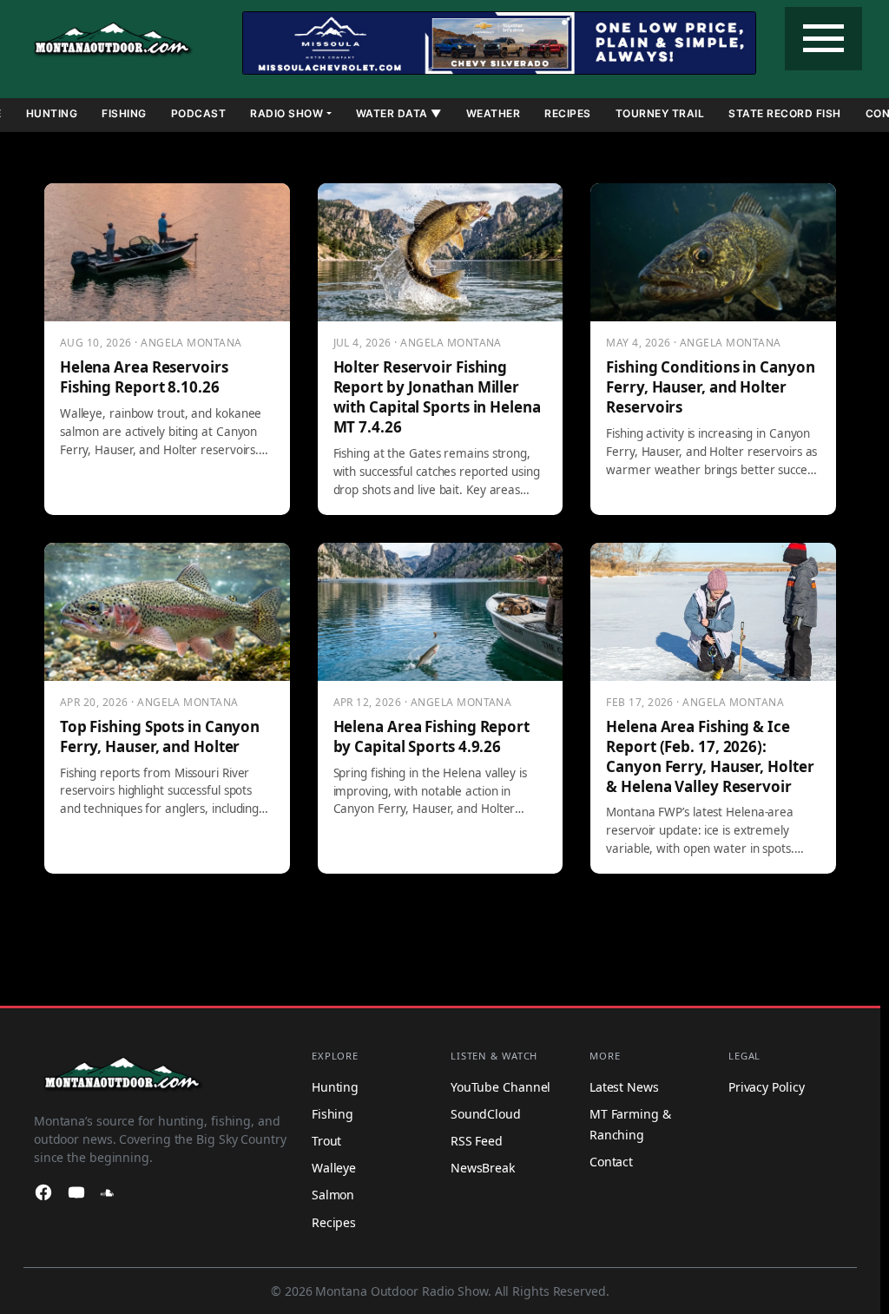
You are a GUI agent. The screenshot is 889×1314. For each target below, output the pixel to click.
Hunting (52, 113)
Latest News (624, 1087)
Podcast (199, 113)
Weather (493, 113)
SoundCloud (486, 1114)
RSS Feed (477, 1140)
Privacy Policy (766, 1087)
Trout (327, 1140)
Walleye (334, 1167)
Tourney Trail (660, 113)
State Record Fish (784, 113)
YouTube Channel (501, 1087)
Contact (611, 1161)
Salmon (333, 1194)
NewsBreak (483, 1167)
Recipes (567, 113)
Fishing (124, 113)
